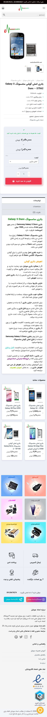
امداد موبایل (39, 80)
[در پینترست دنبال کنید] (16, 637)
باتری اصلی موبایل (28, 80)
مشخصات (37, 206)
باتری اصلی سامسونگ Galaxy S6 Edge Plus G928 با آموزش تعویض (35, 446)
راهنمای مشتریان (40, 655)
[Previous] (40, 43)
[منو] (44, 8)
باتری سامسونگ (16, 80)
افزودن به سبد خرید (23, 181)
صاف (6, 156)
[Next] (6, 43)
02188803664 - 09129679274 (13, 2)
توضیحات (37, 200)
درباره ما (42, 663)
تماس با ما (42, 659)
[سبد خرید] (3, 7)
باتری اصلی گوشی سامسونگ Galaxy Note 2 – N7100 (12, 446)
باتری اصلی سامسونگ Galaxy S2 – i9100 (36, 407)
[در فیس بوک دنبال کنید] (31, 637)
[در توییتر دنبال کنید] (21, 637)
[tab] (23, 200)
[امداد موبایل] (23, 8)
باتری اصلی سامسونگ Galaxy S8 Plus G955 (12, 407)
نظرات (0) (37, 212)
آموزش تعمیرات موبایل (38, 651)
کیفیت (36, 158)
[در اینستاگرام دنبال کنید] (26, 637)
